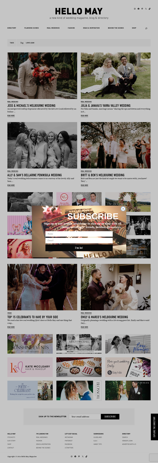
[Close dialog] (123, 209)
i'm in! (79, 247)
